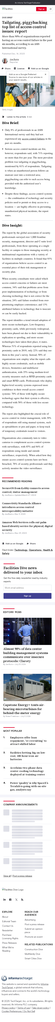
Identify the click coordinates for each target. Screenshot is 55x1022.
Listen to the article (19, 117)
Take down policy (40, 1007)
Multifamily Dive (32, 953)
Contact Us (7, 925)
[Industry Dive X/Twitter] (16, 900)
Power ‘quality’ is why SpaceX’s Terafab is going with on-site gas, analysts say (29, 786)
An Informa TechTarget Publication (27, 3)
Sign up (41, 9)
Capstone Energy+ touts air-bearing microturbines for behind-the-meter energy (23, 709)
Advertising (30, 919)
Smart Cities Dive (33, 958)
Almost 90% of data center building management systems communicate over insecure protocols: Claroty (25, 655)
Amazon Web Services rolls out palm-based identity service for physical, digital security (27, 526)
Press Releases (9, 942)
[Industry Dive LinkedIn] (4, 900)
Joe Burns (14, 59)
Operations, (36, 550)
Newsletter (7, 930)
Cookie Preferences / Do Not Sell (18, 1011)
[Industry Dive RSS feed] (22, 900)
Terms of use (23, 1007)
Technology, (21, 550)
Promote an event (34, 936)
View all (7, 875)
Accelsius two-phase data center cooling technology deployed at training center (27, 771)
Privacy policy (8, 1007)
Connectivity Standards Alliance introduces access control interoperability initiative (21, 507)
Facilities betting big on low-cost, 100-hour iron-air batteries (28, 756)
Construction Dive (34, 949)
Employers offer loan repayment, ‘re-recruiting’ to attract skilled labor (28, 741)
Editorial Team (9, 921)
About (5, 916)
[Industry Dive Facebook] (10, 900)
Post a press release (22, 875)
